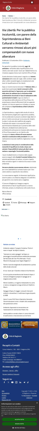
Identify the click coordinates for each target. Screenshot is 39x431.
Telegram (32, 202)
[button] (19, 428)
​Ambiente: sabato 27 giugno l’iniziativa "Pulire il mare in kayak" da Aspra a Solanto (18, 249)
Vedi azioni (5, 209)
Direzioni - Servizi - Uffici (10, 370)
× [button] (37, 403)
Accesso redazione (31, 396)
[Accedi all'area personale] (32, 2)
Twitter (15, 202)
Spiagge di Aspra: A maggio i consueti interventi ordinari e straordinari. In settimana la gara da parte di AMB (19, 293)
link (2, 415)
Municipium (27, 395)
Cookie (4, 398)
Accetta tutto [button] (19, 419)
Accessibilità (5, 393)
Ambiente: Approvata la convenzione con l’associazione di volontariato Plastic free (15, 308)
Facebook (7, 202)
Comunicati (5, 63)
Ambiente (26, 60)
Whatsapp (23, 202)
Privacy (4, 395)
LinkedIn (7, 205)
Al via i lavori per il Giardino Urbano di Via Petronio (18, 271)
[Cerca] (35, 8)
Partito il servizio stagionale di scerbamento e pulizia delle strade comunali (19, 266)
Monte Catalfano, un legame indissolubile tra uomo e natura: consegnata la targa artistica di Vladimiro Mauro (19, 285)
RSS (3, 391)
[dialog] (19, 416)
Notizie (10, 16)
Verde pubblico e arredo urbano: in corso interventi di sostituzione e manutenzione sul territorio (18, 314)
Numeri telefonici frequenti (11, 374)
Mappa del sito (6, 400)
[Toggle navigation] (4, 8)
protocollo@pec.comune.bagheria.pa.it (17, 362)
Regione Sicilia (7, 2)
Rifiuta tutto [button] (19, 424)
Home (4, 16)
